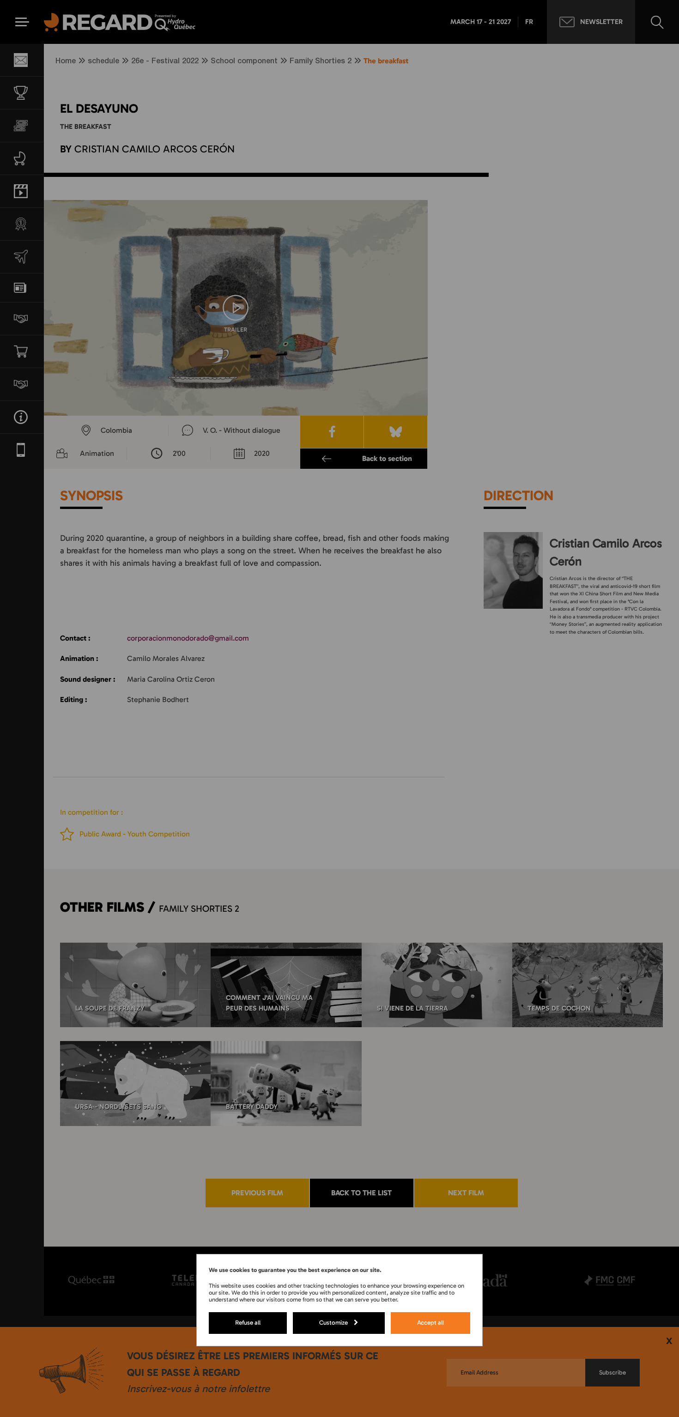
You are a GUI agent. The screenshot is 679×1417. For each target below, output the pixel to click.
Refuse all (248, 1322)
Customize (333, 1322)
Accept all (430, 1322)
